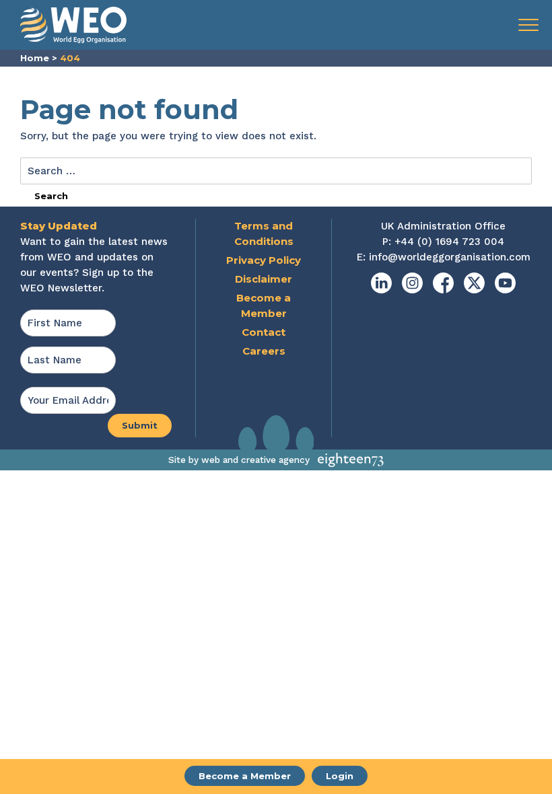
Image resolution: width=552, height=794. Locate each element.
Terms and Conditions (264, 233)
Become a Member (245, 775)
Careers (263, 351)
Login (339, 775)
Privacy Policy (263, 260)
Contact (263, 332)
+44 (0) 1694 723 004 (449, 242)
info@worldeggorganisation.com (449, 257)
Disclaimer (263, 279)
